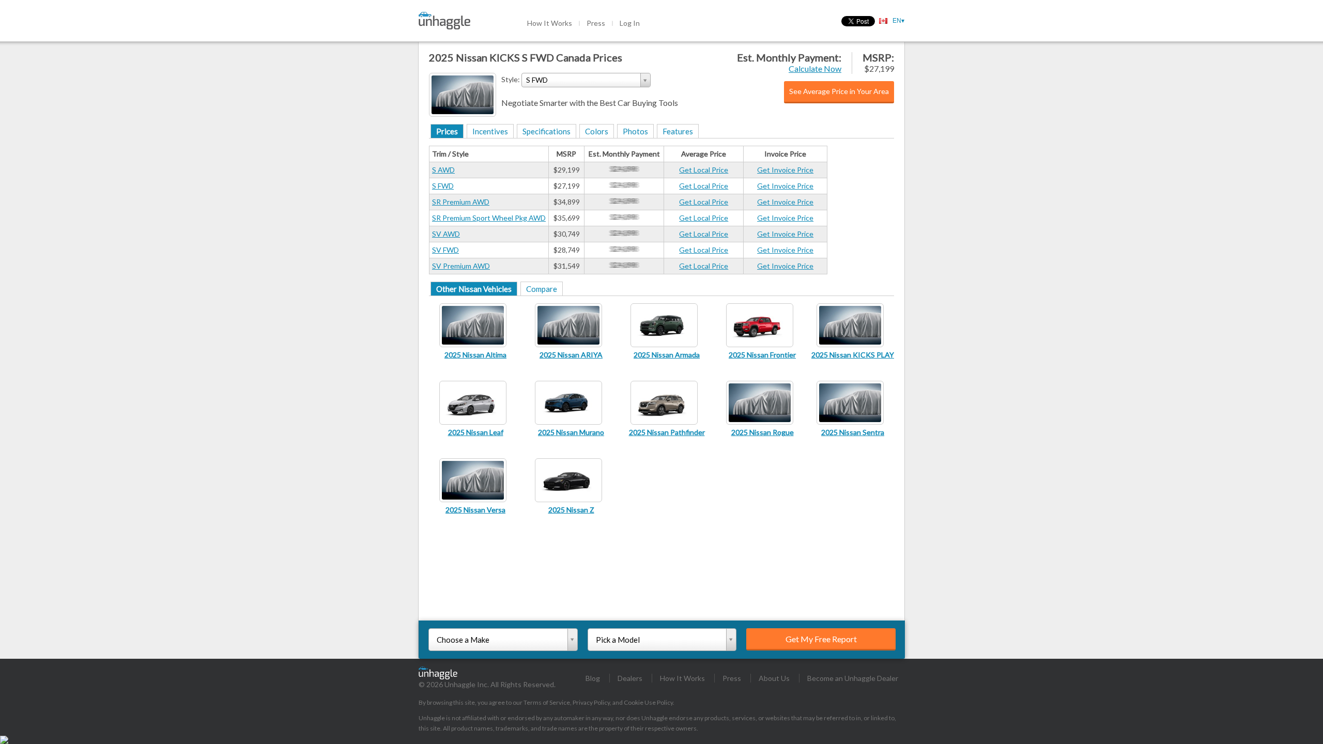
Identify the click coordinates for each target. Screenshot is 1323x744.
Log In (630, 23)
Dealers (630, 678)
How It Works (549, 23)
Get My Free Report (821, 639)
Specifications (546, 131)
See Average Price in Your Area (839, 91)
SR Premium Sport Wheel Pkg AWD (489, 217)
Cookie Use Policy (648, 702)
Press (596, 23)
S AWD (443, 169)
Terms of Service (547, 702)
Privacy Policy (591, 702)
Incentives (490, 131)
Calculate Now (815, 68)
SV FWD (445, 249)
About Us (774, 678)
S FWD (443, 185)
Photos (635, 131)
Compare (541, 288)
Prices (447, 131)
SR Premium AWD (460, 201)
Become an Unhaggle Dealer (852, 678)
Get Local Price (703, 169)
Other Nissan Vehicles (474, 288)
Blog (593, 678)
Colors (596, 131)
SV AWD (446, 233)
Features (678, 131)
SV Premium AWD (461, 265)
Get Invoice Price (785, 169)
